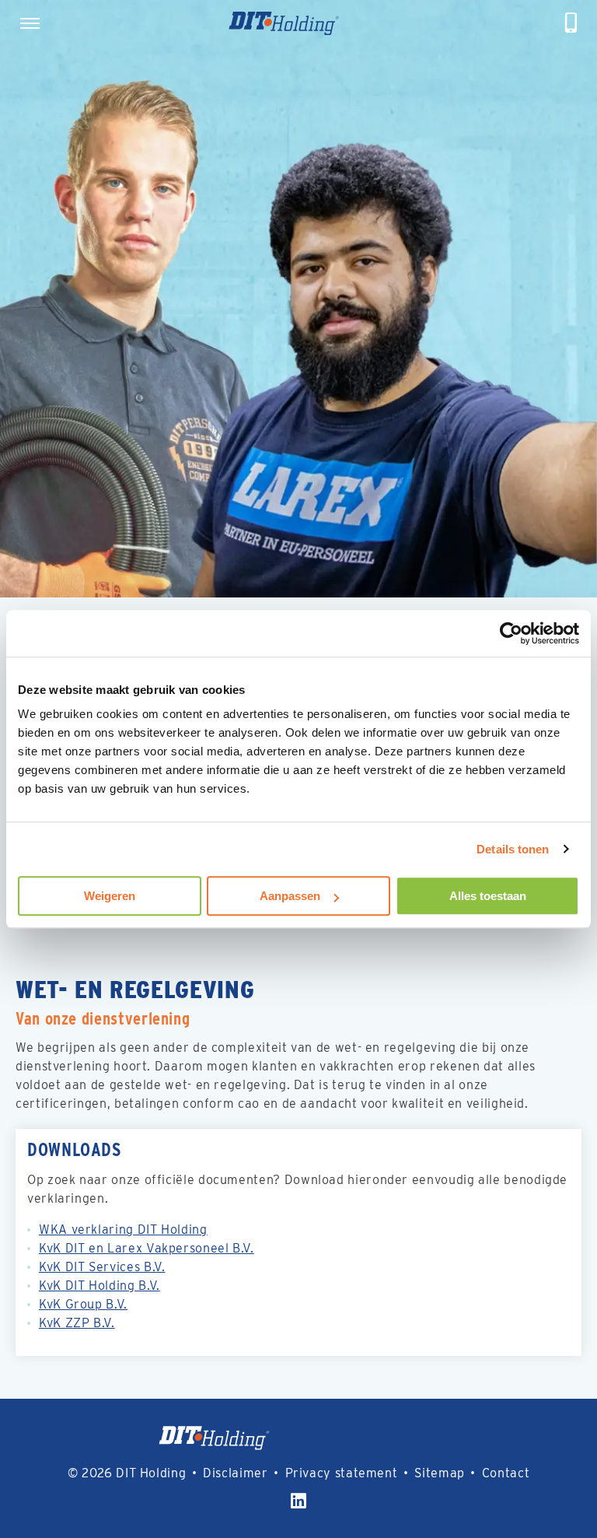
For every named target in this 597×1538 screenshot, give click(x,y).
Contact (505, 1473)
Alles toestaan (487, 895)
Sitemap (439, 1473)
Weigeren (109, 895)
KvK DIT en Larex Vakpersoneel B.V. (146, 1248)
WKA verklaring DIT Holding (123, 1229)
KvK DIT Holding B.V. (99, 1285)
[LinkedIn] (298, 1500)
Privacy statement (341, 1473)
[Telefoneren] (571, 23)
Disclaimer (235, 1473)
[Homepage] (303, 23)
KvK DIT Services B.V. (102, 1266)
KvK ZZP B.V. (77, 1323)
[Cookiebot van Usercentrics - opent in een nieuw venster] (511, 633)
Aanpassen (290, 895)
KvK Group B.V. (83, 1304)
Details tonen (513, 849)
